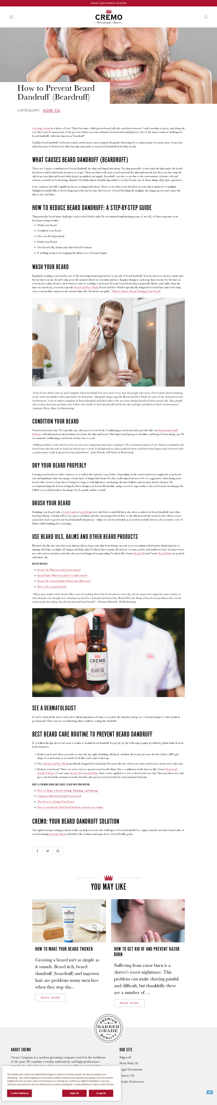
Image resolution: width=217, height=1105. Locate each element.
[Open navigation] (11, 16)
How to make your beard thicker (64, 949)
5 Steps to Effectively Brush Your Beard (59, 796)
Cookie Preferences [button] (19, 1093)
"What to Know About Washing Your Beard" (136, 291)
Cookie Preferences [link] (132, 1081)
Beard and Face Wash (86, 287)
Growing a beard (41, 128)
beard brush (86, 512)
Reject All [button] (74, 1093)
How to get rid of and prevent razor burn (147, 951)
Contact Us (127, 1075)
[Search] (206, 17)
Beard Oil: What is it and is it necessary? (59, 569)
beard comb (69, 512)
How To (51, 110)
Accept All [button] (100, 1093)
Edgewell (125, 1057)
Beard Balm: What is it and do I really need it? (62, 575)
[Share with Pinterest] (58, 851)
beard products (57, 834)
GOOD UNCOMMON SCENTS (109, 3)
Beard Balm (164, 553)
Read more (50, 997)
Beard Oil (139, 553)
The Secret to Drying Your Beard (55, 801)
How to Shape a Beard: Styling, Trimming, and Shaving (67, 790)
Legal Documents (131, 1069)
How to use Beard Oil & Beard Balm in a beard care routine (70, 807)
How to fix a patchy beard (51, 586)
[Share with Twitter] (48, 851)
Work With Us (129, 1063)
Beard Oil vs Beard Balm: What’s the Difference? (64, 581)
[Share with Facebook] (37, 851)
